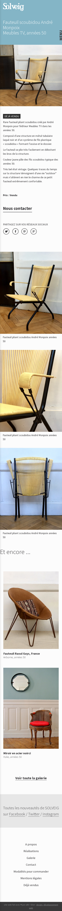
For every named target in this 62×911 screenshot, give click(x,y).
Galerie (31, 858)
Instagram (51, 813)
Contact (31, 864)
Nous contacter (17, 208)
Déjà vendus (31, 885)
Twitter (34, 813)
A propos (31, 844)
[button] (5, 4)
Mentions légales (31, 878)
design (39, 904)
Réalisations (31, 851)
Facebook (17, 813)
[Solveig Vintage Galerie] (13, 7)
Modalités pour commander (31, 871)
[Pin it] (25, 233)
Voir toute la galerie (31, 778)
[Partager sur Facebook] (16, 233)
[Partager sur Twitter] (7, 233)
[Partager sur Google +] (34, 233)
